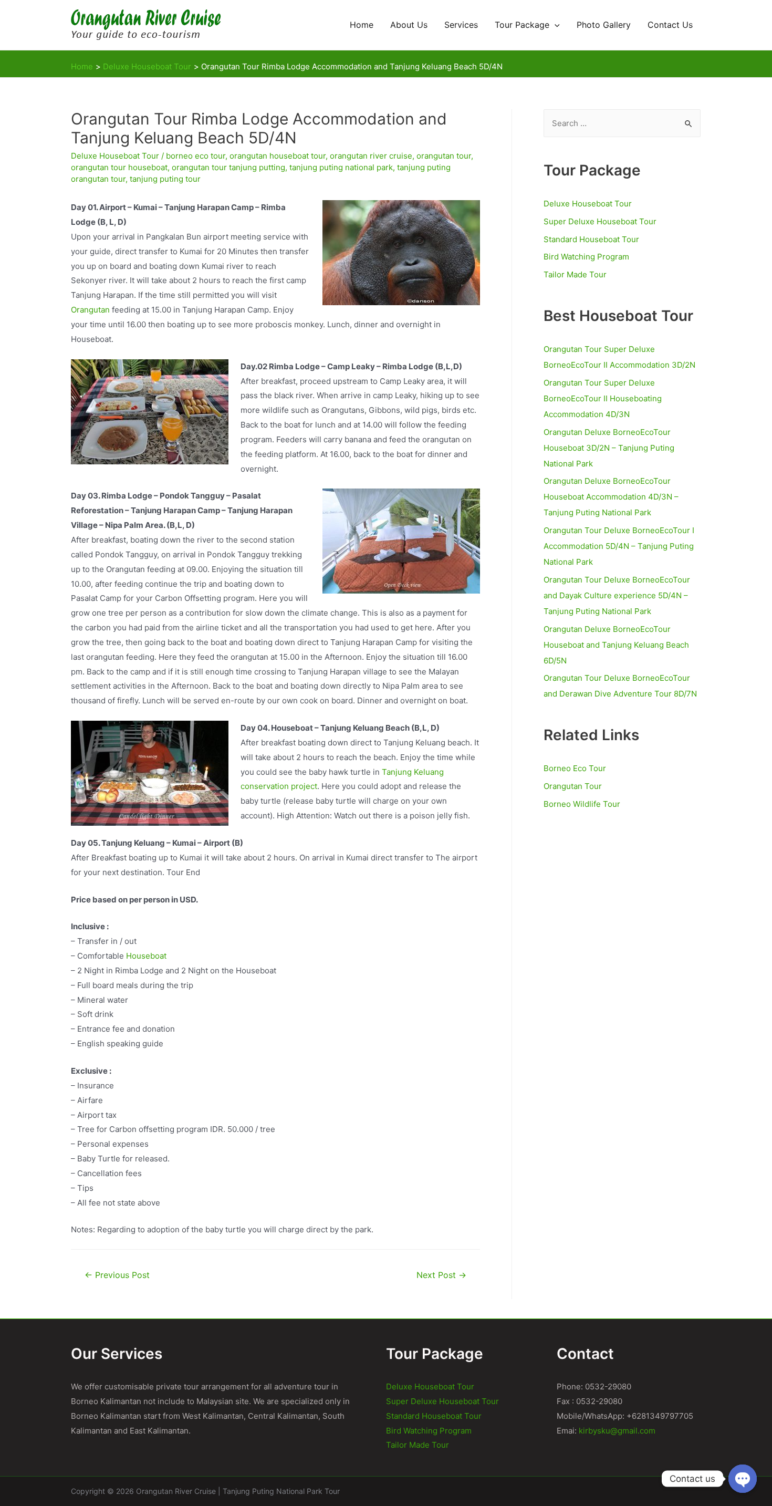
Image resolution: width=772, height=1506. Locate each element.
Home (361, 25)
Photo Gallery (604, 25)
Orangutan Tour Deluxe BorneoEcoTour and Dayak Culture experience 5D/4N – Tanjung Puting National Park (617, 595)
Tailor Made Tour (575, 274)
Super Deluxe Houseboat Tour (600, 221)
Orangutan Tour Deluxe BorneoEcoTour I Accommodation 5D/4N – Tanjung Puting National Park (619, 546)
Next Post (441, 1275)
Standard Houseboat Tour (591, 239)
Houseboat (146, 956)
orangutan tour (443, 156)
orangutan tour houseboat (119, 167)
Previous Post (117, 1275)
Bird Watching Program (586, 257)
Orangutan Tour (573, 786)
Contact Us (670, 25)
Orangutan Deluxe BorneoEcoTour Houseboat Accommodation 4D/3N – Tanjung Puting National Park (611, 496)
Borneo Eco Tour (575, 768)
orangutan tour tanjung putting (228, 167)
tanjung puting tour (165, 179)
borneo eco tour (195, 156)
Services (461, 25)
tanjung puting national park (341, 167)
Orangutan (90, 310)
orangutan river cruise (371, 156)
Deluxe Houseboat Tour (115, 156)
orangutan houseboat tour (277, 156)
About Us (408, 25)
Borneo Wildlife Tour (582, 804)
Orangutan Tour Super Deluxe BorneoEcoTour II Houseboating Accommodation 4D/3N (603, 398)
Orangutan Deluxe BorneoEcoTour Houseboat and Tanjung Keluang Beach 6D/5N (616, 645)
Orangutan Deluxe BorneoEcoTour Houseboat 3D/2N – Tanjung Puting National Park (609, 448)
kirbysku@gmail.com (617, 1431)
